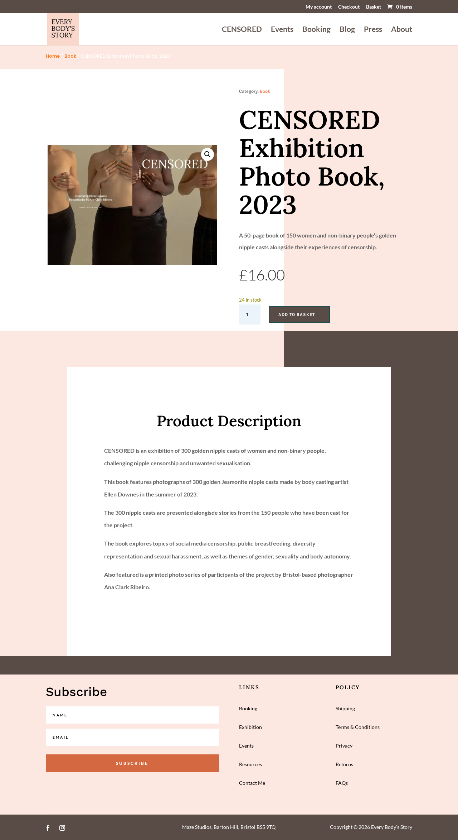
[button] (207, 154)
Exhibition (250, 727)
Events (282, 30)
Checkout (349, 7)
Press (373, 30)
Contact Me (252, 783)
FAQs (342, 783)
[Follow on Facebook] (48, 828)
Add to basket (296, 314)
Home (53, 56)
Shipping (345, 708)
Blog (347, 30)
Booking (316, 30)
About (401, 30)
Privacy (344, 746)
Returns (344, 764)
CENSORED (242, 30)
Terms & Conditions (358, 727)
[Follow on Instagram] (62, 828)
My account (319, 7)
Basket (373, 7)
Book (70, 56)
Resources (250, 764)
